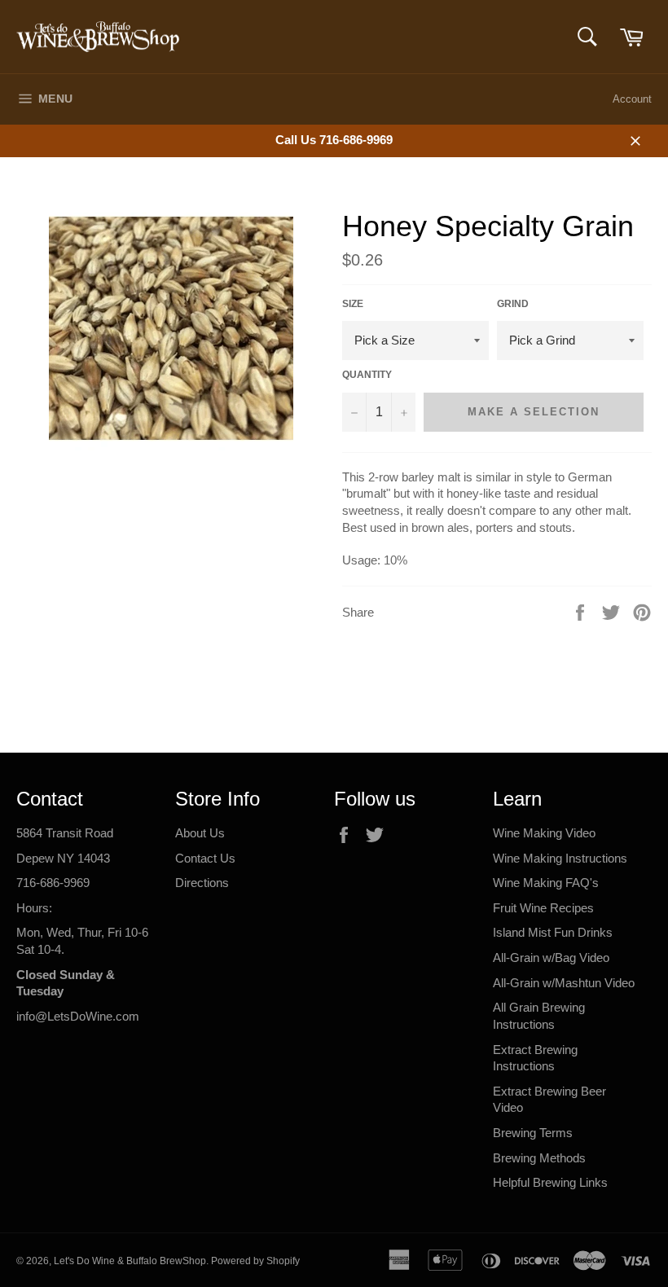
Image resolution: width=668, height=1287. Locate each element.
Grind (513, 304)
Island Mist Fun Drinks (553, 932)
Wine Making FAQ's (546, 882)
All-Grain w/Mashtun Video (564, 983)
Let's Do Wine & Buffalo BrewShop (130, 1261)
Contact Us (205, 858)
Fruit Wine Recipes (543, 908)
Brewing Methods (539, 1158)
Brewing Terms (533, 1133)
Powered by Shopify (255, 1261)
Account (632, 99)
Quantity (367, 374)
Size (352, 304)
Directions (202, 882)
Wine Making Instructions (560, 858)
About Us (200, 833)
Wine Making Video (544, 833)
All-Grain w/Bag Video (551, 957)
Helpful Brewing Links (550, 1182)
